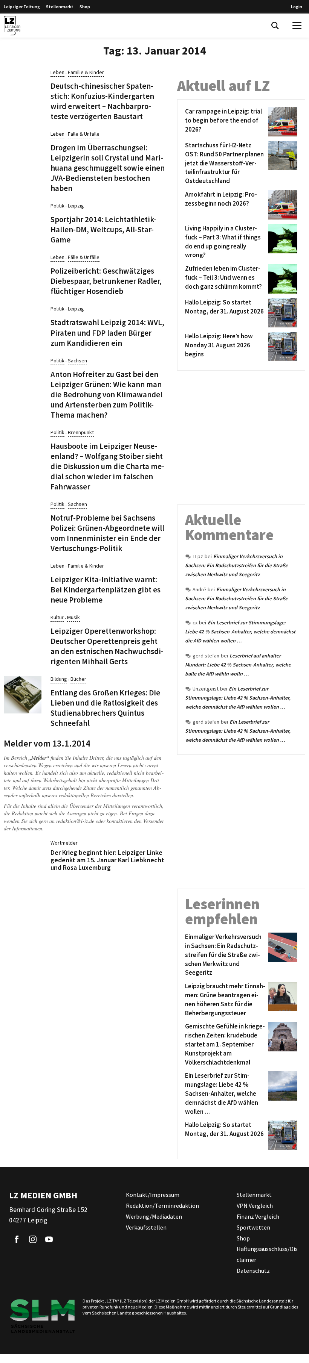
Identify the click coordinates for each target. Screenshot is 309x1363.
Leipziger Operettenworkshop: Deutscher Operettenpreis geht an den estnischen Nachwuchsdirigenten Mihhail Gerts (107, 646)
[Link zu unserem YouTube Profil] (49, 1239)
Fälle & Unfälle (83, 133)
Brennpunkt (81, 432)
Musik (73, 617)
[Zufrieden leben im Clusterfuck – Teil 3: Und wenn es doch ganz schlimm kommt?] (281, 279)
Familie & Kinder (86, 72)
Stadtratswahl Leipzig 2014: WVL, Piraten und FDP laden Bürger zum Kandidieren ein (107, 333)
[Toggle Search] (275, 25)
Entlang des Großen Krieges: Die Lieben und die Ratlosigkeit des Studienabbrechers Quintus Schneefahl (105, 708)
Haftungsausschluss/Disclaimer (267, 1254)
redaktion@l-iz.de (75, 820)
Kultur (57, 617)
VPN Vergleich (255, 1205)
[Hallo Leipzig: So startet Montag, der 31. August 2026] (281, 312)
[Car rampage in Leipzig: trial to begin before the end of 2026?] (281, 121)
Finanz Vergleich (258, 1216)
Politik (57, 205)
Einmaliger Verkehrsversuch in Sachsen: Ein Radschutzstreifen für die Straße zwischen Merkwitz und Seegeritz (236, 565)
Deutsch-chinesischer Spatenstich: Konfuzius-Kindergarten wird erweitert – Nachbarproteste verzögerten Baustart (102, 101)
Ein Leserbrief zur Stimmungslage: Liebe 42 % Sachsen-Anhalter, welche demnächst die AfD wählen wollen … (240, 631)
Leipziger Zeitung (22, 6)
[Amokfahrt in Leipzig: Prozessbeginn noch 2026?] (281, 205)
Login (296, 6)
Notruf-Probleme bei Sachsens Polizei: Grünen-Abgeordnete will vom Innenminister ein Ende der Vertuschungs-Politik (107, 533)
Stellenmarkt (59, 6)
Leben (57, 72)
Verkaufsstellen (146, 1227)
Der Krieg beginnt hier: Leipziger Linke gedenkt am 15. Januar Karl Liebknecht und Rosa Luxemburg (107, 860)
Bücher (78, 678)
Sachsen (77, 360)
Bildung (58, 678)
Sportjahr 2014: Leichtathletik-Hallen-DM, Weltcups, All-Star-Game (103, 230)
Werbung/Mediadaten (154, 1216)
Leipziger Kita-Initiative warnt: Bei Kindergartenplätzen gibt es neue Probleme (105, 590)
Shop (85, 6)
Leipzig (76, 205)
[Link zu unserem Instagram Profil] (32, 1239)
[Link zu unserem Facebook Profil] (16, 1239)
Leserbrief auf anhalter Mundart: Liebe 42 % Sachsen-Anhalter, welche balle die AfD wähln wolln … (238, 664)
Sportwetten (253, 1227)
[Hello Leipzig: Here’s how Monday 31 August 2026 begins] (281, 346)
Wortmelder (64, 842)
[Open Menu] (297, 26)
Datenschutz (253, 1270)
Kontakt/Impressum (152, 1194)
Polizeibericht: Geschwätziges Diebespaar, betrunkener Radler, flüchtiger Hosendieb (106, 281)
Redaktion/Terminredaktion (162, 1205)
